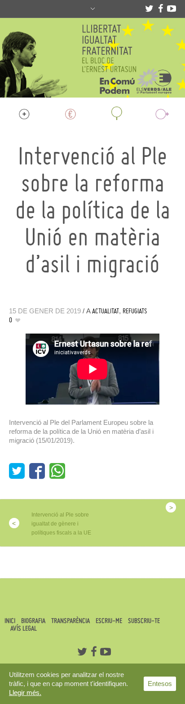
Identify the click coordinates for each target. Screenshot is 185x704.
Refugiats (135, 311)
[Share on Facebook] (37, 471)
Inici (9, 620)
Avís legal (23, 628)
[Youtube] (171, 8)
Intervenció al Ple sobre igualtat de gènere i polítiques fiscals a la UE (61, 524)
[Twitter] (149, 8)
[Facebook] (160, 8)
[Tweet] (17, 471)
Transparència (70, 620)
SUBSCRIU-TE (144, 620)
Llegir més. (25, 692)
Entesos (160, 683)
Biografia (33, 620)
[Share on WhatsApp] (57, 471)
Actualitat (105, 311)
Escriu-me (109, 620)
